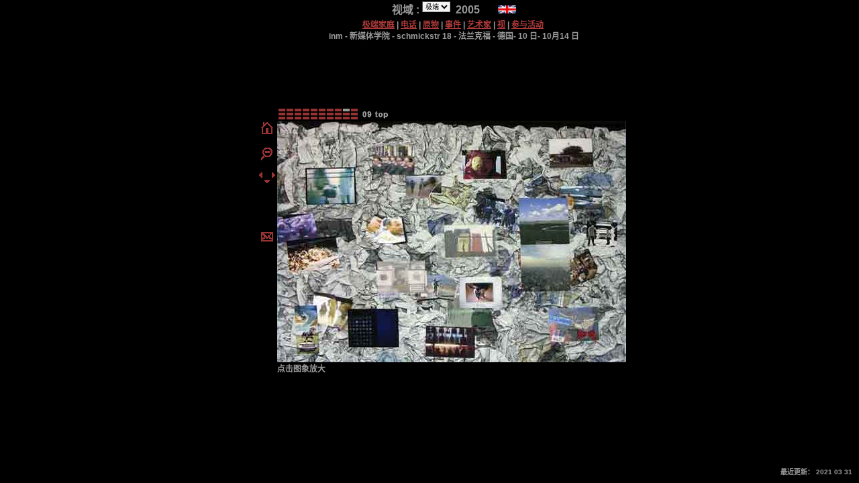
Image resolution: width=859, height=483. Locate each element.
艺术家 (479, 25)
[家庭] (267, 133)
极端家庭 (378, 25)
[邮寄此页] (267, 238)
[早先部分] (260, 176)
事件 (453, 25)
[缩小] (267, 157)
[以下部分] (267, 179)
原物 (431, 25)
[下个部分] (273, 176)
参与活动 (527, 25)
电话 (409, 25)
